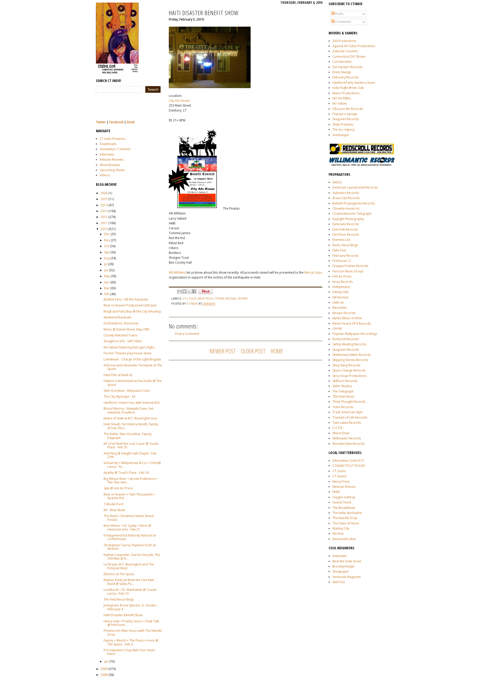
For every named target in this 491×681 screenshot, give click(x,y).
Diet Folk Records (345, 229)
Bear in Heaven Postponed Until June (130, 305)
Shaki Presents (342, 124)
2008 (104, 675)
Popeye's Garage (344, 114)
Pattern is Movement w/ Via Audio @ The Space (133, 383)
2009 (104, 669)
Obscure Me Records (347, 109)
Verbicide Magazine (346, 577)
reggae (230, 298)
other (219, 298)
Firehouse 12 (341, 261)
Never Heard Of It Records (351, 323)
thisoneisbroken (344, 539)
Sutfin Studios (342, 386)
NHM (336, 492)
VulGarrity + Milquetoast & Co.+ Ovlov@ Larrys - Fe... (132, 465)
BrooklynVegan (343, 566)
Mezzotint (339, 307)
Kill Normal (340, 297)
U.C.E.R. (337, 428)
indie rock (205, 298)
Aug (107, 258)
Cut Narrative (342, 61)
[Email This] (179, 291)
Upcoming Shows (112, 170)
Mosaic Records (343, 313)
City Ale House (179, 100)
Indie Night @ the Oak (348, 88)
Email (131, 122)
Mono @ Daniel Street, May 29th (126, 329)
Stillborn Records (344, 381)
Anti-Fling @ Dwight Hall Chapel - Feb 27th (130, 455)
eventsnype (340, 135)
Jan (106, 661)
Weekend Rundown (117, 317)
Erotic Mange (341, 72)
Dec (107, 234)
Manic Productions (345, 93)
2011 (104, 223)
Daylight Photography (348, 219)
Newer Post (222, 351)
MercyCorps (313, 272)
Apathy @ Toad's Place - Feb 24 (126, 472)
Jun (106, 270)
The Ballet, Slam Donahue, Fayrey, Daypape (128, 436)
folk (192, 298)
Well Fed (338, 582)
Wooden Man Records (348, 443)
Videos (105, 175)
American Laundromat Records (355, 187)
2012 (104, 217)
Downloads (108, 144)
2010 (104, 229)
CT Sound (339, 476)
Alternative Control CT (348, 460)
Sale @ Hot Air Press (118, 488)
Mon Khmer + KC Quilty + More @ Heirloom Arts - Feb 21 (127, 527)
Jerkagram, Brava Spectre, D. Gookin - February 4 (131, 607)
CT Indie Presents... (113, 139)
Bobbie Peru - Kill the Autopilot (126, 299)
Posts (338, 14)
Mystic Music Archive (347, 318)
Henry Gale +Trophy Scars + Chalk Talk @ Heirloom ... (131, 623)
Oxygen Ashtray (343, 497)
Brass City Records (346, 198)
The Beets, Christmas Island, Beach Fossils (129, 518)
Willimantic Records (346, 438)
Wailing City (340, 528)
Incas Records (342, 282)
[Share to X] (189, 291)
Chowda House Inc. (346, 208)
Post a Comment (187, 334)
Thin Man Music (343, 396)
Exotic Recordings (345, 245)
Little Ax (338, 302)
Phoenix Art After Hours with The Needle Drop (133, 632)
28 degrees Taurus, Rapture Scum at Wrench (130, 547)
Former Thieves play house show (127, 353)
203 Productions (344, 41)
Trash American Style (347, 412)
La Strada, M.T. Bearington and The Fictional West (129, 566)
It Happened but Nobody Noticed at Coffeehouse (130, 537)
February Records (345, 77)
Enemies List (341, 240)
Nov (107, 240)
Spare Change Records (348, 370)
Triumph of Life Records (349, 417)
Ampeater (339, 556)
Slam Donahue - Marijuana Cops (127, 390)
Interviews (107, 154)
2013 (104, 211)
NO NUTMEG (341, 98)
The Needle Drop (345, 518)
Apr (106, 282)
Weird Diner (341, 433)
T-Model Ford (113, 504)
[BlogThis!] (184, 291)
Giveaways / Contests (115, 149)
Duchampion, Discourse (121, 323)
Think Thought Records (349, 401)
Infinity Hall (340, 292)
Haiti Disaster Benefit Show (123, 615)
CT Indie (193, 303)
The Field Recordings (119, 599)
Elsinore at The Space (119, 574)
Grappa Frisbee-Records (350, 266)
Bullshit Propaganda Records (353, 203)
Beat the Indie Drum (346, 561)
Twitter (101, 122)
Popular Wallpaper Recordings (354, 334)
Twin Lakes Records (346, 422)
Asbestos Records (345, 193)
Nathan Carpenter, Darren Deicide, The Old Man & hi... (132, 557)
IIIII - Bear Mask (114, 510)
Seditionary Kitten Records (351, 355)
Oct (106, 246)
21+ (185, 298)
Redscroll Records (345, 339)
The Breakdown (343, 507)
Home (277, 351)
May (107, 276)
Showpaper (340, 571)
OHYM (337, 328)
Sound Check (341, 502)
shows (243, 298)
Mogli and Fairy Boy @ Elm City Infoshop (132, 311)
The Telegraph (342, 391)
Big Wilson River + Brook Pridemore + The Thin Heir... (131, 480)
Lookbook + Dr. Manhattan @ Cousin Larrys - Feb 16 (130, 591)
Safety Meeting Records (349, 344)
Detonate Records (345, 224)
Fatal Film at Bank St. (118, 375)
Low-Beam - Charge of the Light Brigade (132, 359)
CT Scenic (339, 471)
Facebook (116, 122)
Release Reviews (111, 159)
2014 (104, 205)
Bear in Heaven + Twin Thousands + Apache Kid (129, 496)
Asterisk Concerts (345, 51)
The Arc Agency (343, 129)
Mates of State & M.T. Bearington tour (131, 418)
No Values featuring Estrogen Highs (129, 347)
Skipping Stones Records (350, 360)
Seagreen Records (345, 119)
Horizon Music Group (347, 271)
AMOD (337, 182)
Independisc (341, 287)
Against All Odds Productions (353, 46)
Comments (342, 21)
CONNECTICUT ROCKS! (348, 465)
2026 (104, 193)
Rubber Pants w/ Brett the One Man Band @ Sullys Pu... (129, 582)
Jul (105, 264)
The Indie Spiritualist (347, 513)
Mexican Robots (343, 486)
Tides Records (342, 407)
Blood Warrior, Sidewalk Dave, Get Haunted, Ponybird (128, 410)
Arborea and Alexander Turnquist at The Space (133, 367)
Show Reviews (110, 165)
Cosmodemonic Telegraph (351, 213)
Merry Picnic (341, 481)
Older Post (253, 351)
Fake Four (339, 250)
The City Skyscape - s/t (119, 396)
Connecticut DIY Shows (348, 56)
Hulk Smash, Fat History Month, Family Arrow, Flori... (131, 426)
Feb (106, 294)
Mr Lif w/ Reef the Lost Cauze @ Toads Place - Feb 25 (131, 445)
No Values (339, 103)
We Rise (338, 533)
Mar (107, 288)
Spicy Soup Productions (349, 376)
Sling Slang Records (346, 365)
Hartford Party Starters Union (353, 82)
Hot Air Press (341, 276)
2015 (104, 199)
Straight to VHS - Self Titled (122, 341)
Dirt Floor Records (345, 234)
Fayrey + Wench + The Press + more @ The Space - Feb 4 (131, 642)
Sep (106, 252)
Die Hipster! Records (347, 67)
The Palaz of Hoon (345, 523)
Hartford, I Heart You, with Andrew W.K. (132, 402)
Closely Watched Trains (120, 335)
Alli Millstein (177, 272)
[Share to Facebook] (194, 291)
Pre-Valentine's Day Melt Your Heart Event (129, 652)
